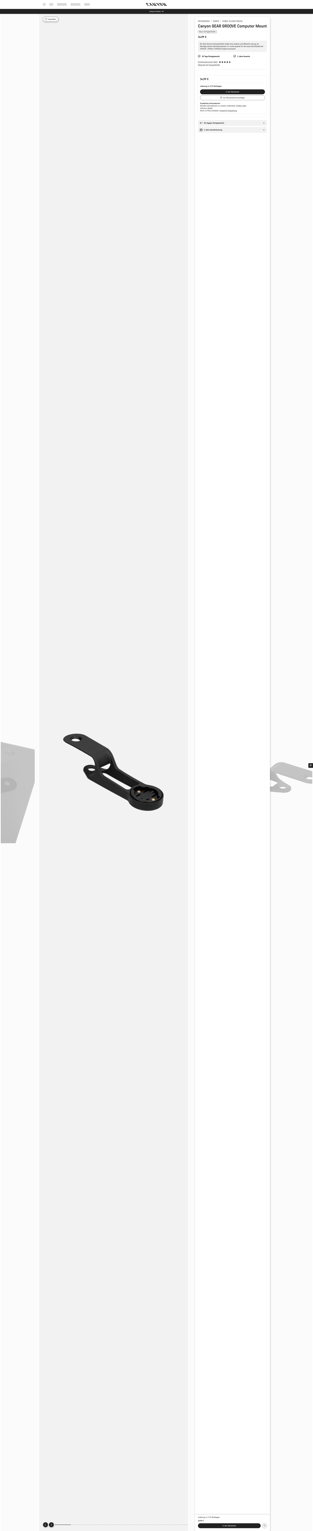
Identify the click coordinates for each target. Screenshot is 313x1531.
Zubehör (216, 21)
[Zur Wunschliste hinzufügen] (264, 1525)
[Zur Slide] (80, 1524)
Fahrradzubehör (204, 21)
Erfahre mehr (241, 106)
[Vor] (51, 1524)
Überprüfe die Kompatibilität (209, 65)
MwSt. (210, 108)
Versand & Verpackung (228, 110)
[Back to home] (156, 4)
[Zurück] (45, 1524)
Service (87, 4)
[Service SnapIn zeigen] (310, 765)
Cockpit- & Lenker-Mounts (232, 21)
